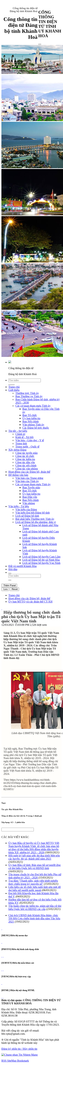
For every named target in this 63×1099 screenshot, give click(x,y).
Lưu (5, 589)
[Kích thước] (1, 608)
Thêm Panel (9, 585)
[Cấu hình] (3, 956)
